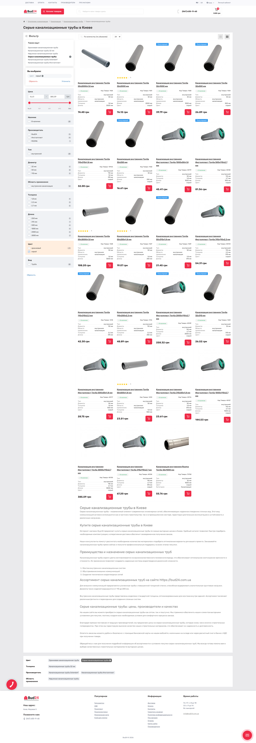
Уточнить (66, 81)
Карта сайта (152, 724)
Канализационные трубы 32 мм (41, 51)
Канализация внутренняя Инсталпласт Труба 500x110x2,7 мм (211, 162)
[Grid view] (227, 36)
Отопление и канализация (38, 21)
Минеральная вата (101, 715)
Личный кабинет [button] (224, 3)
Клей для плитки (100, 718)
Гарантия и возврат (155, 712)
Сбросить (33, 81)
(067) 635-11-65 (189, 11)
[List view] (220, 36)
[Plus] (225, 428)
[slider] (29, 102)
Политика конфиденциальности (160, 715)
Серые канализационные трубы (42, 57)
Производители (68, 3)
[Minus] (201, 428)
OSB (95, 706)
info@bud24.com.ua (191, 714)
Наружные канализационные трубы (43, 54)
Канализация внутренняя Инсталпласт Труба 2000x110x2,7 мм (172, 315)
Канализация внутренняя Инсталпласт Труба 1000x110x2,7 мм (211, 392)
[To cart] (109, 112)
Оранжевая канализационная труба (43, 48)
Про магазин (84, 3)
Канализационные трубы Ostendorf (42, 60)
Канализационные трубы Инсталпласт (44, 63)
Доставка (29, 3)
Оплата (41, 3)
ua (202, 3)
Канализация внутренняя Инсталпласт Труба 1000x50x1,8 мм (172, 162)
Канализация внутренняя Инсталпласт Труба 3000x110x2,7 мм (94, 469)
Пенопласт (98, 709)
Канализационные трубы (73, 21)
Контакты (52, 3)
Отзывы (151, 721)
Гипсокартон (99, 703)
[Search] (80, 11)
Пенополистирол (101, 712)
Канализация (56, 21)
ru (197, 3)
